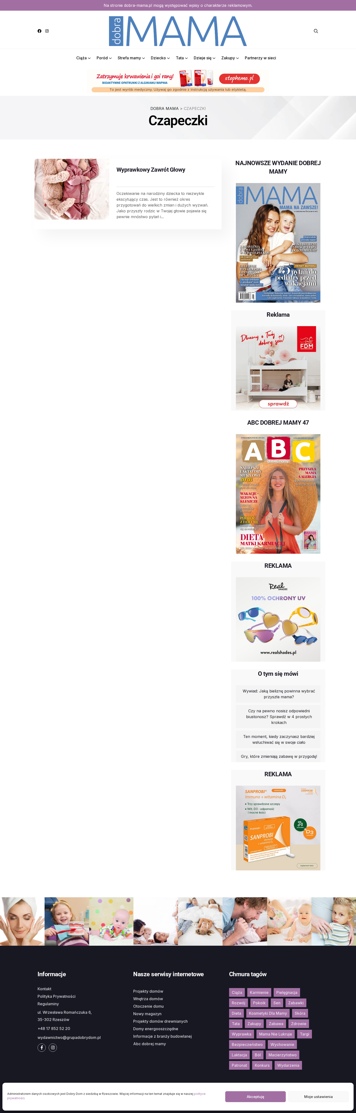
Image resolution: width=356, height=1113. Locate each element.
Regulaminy (48, 1003)
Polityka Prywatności (57, 996)
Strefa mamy (129, 57)
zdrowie (298, 1023)
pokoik (259, 1002)
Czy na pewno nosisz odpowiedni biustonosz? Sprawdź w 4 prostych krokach (279, 716)
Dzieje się (202, 57)
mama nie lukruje (275, 1034)
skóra (300, 1013)
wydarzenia (288, 1065)
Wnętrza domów (148, 998)
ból (258, 1054)
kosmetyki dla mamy (268, 1013)
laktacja (239, 1054)
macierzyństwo (283, 1054)
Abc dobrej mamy (149, 1043)
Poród (102, 57)
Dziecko (158, 57)
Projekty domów (148, 991)
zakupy (254, 1023)
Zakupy (228, 57)
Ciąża (81, 57)
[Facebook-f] (42, 1048)
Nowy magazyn (147, 1013)
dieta (236, 1013)
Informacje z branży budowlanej (162, 1036)
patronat (239, 1065)
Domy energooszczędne (155, 1028)
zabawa (276, 1023)
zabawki (296, 1002)
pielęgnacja (286, 992)
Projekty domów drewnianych (160, 1021)
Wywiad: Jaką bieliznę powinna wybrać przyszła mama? (279, 694)
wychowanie (282, 1044)
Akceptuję (255, 1096)
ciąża (237, 992)
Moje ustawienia (318, 1096)
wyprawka (241, 1034)
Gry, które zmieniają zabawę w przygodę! (279, 756)
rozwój (238, 1002)
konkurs (262, 1065)
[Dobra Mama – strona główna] (178, 30)
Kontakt (44, 988)
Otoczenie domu (148, 1006)
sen (276, 1002)
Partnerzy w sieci (260, 57)
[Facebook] (39, 31)
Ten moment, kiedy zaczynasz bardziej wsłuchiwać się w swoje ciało (279, 739)
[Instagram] (47, 31)
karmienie (259, 992)
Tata (180, 57)
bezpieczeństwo (247, 1044)
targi (304, 1034)
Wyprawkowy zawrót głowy (150, 169)
